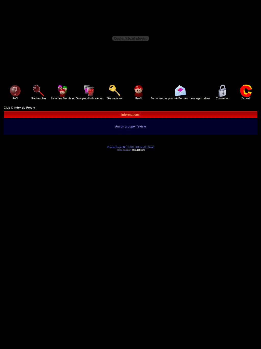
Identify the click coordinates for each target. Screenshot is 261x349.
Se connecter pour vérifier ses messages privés (180, 98)
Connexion (222, 98)
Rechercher (38, 98)
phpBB (122, 147)
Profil (138, 98)
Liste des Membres (63, 98)
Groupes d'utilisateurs (89, 98)
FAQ (15, 98)
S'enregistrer (115, 98)
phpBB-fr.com (138, 149)
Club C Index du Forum (19, 107)
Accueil (245, 98)
